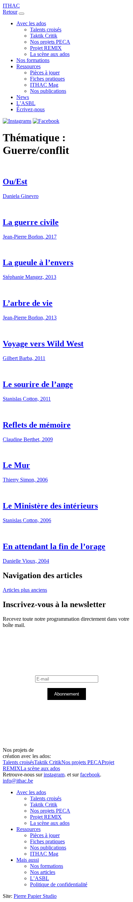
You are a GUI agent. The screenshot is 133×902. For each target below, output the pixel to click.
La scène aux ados (50, 54)
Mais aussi (27, 860)
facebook (90, 774)
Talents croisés (45, 29)
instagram (54, 774)
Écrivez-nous (30, 109)
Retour (10, 12)
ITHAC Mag (44, 85)
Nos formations (32, 60)
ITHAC (11, 6)
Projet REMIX (46, 48)
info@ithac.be (18, 781)
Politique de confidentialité (58, 884)
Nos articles (42, 872)
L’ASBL (25, 103)
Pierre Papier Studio (35, 896)
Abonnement (66, 694)
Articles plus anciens (25, 590)
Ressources (28, 66)
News (22, 97)
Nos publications (48, 91)
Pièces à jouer (45, 72)
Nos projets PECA (50, 42)
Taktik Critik (43, 36)
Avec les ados (31, 23)
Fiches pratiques (47, 79)
